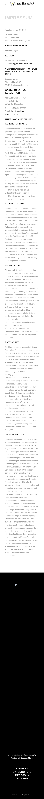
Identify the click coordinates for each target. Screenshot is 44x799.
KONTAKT (22, 768)
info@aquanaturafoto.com (21, 64)
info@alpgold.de (17, 111)
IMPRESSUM (22, 775)
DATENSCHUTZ (22, 772)
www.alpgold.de (11, 114)
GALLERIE (22, 778)
